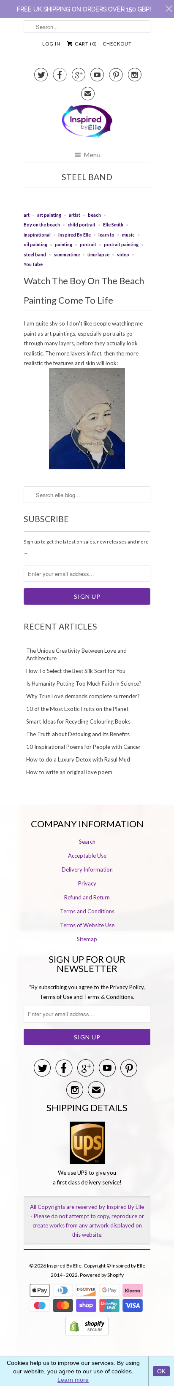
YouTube (33, 264)
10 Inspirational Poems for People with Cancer (83, 746)
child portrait (81, 224)
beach (94, 215)
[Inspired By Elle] (87, 122)
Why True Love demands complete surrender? (83, 696)
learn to (106, 234)
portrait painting (121, 244)
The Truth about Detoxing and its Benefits (78, 734)
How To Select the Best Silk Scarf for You (75, 670)
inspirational (37, 234)
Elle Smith (113, 224)
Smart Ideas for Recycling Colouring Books (78, 721)
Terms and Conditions (87, 911)
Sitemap (87, 939)
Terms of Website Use (87, 925)
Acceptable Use (87, 855)
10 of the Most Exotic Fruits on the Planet (77, 708)
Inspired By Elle (74, 234)
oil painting (35, 244)
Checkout (117, 43)
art (27, 215)
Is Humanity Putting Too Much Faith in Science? (83, 683)
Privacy (87, 883)
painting (63, 244)
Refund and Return (87, 897)
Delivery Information (87, 869)
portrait (88, 244)
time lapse (98, 254)
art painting (49, 215)
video (123, 254)
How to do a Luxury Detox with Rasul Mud (78, 759)
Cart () (85, 43)
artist (74, 215)
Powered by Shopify (102, 1275)
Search (87, 841)
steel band (87, 177)
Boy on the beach (42, 224)
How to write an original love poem (69, 772)
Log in (51, 43)
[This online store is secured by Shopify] (87, 1333)
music (128, 234)
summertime (67, 254)
